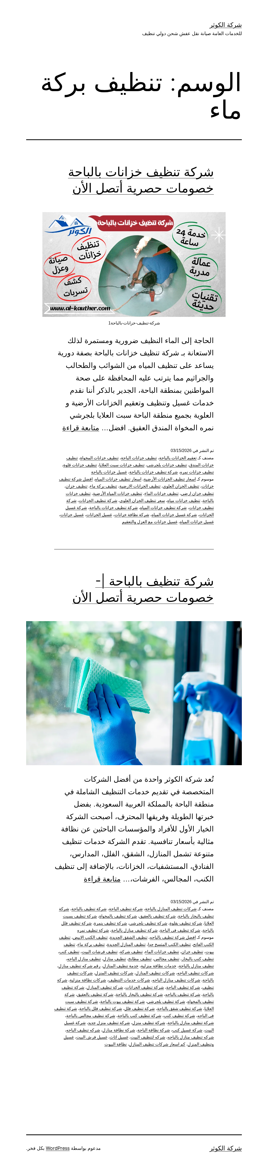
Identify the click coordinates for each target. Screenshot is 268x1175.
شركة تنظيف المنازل (105, 987)
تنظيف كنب (69, 952)
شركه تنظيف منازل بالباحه (191, 1037)
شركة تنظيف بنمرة (110, 923)
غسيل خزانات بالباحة (109, 472)
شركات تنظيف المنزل (114, 973)
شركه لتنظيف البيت (148, 1037)
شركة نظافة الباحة (153, 1030)
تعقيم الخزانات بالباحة (178, 458)
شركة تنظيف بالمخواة (118, 916)
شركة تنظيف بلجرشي (148, 923)
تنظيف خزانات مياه (183, 500)
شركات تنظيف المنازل (155, 973)
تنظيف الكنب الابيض (90, 937)
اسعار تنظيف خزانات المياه (118, 479)
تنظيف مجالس (166, 959)
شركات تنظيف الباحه (195, 973)
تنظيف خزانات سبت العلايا (121, 465)
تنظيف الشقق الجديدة (128, 937)
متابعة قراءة (80, 428)
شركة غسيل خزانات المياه (174, 514)
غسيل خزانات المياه (197, 522)
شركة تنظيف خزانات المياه (163, 507)
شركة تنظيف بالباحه (182, 994)
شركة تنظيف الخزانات (98, 500)
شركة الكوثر (226, 25)
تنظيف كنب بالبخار (198, 959)
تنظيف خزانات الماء (161, 493)
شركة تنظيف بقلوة (186, 923)
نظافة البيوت (115, 1044)
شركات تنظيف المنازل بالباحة (171, 909)
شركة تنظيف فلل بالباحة (100, 1008)
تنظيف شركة (131, 952)
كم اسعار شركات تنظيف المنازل (157, 1044)
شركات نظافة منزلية (88, 980)
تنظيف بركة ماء (103, 486)
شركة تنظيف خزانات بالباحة (153, 472)
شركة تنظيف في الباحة (180, 930)
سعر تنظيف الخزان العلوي (142, 500)
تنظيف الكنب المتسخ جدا (169, 944)
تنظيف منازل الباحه (84, 959)
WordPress (58, 1148)
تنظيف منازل (114, 959)
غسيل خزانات (72, 514)
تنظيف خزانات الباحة (139, 458)
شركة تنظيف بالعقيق (157, 916)
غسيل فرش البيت (91, 1037)
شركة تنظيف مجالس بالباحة (90, 1015)
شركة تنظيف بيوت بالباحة (122, 1001)
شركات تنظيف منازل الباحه (176, 980)
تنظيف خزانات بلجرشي (167, 465)
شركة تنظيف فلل (139, 1008)
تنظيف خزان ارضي (197, 493)
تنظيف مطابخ (140, 959)
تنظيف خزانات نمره (197, 472)
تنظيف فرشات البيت (100, 952)
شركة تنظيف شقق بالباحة (179, 1008)
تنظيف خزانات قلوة (80, 465)
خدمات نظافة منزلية (158, 966)
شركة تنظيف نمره (93, 930)
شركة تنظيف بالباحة (89, 909)
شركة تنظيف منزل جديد (109, 1022)
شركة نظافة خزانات (131, 514)
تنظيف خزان (76, 486)
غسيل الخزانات (99, 514)
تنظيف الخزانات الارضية (139, 486)
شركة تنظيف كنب (179, 1015)
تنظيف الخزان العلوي (181, 486)
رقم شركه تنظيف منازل (79, 966)
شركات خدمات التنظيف (129, 980)
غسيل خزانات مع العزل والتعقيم (149, 522)
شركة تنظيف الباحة (126, 909)
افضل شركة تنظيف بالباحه (173, 937)
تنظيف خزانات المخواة (99, 458)
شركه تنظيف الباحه (83, 1030)
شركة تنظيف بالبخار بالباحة (139, 994)
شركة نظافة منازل (118, 1030)
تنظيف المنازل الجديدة (126, 944)
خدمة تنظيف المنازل (120, 966)
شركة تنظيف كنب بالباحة (139, 1015)
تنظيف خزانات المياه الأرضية (117, 493)
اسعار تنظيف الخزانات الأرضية (170, 479)
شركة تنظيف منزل (148, 1022)
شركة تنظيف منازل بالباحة (134, 930)
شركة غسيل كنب (187, 1030)
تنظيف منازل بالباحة (196, 966)
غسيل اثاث (119, 1037)
